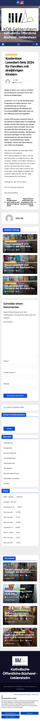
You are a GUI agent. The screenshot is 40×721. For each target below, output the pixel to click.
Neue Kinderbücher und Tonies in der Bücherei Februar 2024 (13, 202)
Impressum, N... (9, 507)
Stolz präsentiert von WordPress (13, 686)
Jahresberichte (9, 463)
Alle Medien (7, 468)
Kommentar (8, 322)
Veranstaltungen (9, 458)
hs (16, 80)
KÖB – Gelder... (9, 497)
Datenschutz (8, 443)
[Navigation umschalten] (19, 44)
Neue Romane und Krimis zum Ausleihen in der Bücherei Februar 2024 (26, 202)
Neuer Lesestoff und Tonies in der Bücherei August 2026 (17, 246)
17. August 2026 (13, 575)
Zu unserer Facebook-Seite (13, 407)
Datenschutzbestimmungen (22, 694)
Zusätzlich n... (8, 527)
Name (6, 361)
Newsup (31, 686)
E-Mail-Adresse (9, 372)
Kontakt (6, 484)
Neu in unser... (8, 532)
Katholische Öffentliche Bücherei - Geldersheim (20, 673)
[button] (33, 44)
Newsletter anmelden (11, 478)
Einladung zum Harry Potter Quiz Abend (17, 614)
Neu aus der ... (9, 512)
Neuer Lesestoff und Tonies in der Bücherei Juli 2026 (20, 267)
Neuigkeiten (21, 241)
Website (6, 384)
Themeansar (20, 689)
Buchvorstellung (11, 54)
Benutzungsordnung (11, 473)
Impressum (35, 694)
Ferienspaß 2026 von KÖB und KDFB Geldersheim (19, 636)
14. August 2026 (13, 597)
